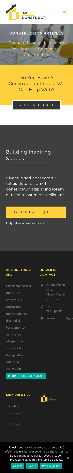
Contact (14, 424)
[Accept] (68, 458)
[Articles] (36, 44)
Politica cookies (14, 410)
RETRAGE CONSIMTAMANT (26, 376)
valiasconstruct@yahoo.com (56, 318)
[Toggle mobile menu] (65, 11)
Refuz (32, 466)
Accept (18, 466)
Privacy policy (51, 466)
